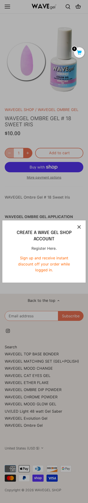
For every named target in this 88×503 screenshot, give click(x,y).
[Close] (79, 227)
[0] (79, 53)
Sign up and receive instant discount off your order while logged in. (44, 264)
